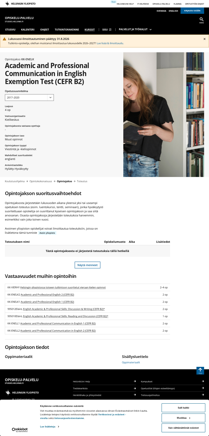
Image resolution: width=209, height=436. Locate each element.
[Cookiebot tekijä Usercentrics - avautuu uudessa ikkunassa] (19, 430)
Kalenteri (27, 29)
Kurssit (90, 29)
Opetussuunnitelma (16, 91)
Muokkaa (182, 418)
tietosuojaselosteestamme (69, 418)
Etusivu (10, 29)
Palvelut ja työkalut (133, 29)
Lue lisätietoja (47, 426)
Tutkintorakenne (67, 29)
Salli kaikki (183, 407)
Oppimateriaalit (131, 362)
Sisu (106, 29)
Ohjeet (44, 29)
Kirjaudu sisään (192, 10)
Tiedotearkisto (80, 388)
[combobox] (29, 97)
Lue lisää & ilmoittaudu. (110, 43)
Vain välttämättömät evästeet (183, 427)
